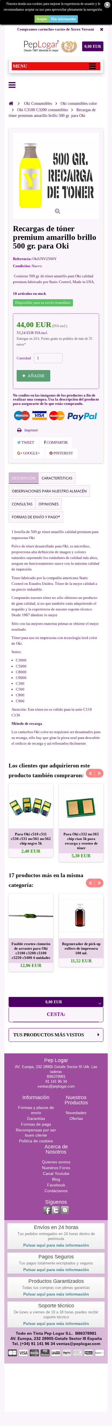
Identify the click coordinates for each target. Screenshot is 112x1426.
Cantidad (24, 358)
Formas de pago (36, 1124)
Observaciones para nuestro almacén (49, 491)
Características (57, 478)
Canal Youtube (56, 1173)
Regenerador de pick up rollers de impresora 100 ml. (81, 948)
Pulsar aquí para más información (56, 1245)
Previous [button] (90, 773)
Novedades (76, 1112)
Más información (63, 19)
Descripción (24, 478)
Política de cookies (36, 1141)
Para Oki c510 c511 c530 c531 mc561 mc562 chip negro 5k (31, 838)
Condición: (22, 266)
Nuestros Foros (56, 1167)
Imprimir (31, 430)
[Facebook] (47, 1210)
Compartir (57, 442)
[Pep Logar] (49, 46)
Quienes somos (56, 1162)
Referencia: (22, 259)
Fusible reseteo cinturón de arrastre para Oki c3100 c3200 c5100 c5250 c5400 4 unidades (30, 951)
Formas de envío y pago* (36, 516)
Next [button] (99, 773)
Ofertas (76, 1118)
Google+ (31, 453)
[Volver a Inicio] (11, 103)
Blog (56, 1179)
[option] (31, 820)
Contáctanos (56, 1190)
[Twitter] (56, 1210)
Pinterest (63, 453)
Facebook (56, 1185)
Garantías (36, 1118)
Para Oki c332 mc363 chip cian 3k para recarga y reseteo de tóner (81, 841)
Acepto (41, 19)
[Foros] (65, 1210)
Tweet (27, 442)
